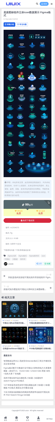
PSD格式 (7, 320)
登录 (45, 4)
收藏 (48, 264)
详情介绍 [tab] (10, 24)
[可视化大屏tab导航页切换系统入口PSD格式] (14, 309)
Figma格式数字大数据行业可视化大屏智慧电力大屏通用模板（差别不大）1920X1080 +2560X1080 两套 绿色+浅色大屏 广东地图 (27, 371)
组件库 (15, 19)
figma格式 (9, 19)
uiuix (27, 410)
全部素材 (15, 320)
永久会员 (42, 211)
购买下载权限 (28, 220)
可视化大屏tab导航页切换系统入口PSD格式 (14, 324)
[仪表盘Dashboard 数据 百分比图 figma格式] (14, 335)
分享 (40, 264)
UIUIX (10, 264)
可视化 (7, 259)
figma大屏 (12, 256)
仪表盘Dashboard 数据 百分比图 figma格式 (13, 349)
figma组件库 (34, 256)
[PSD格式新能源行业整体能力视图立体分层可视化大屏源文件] (40, 335)
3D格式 (33, 346)
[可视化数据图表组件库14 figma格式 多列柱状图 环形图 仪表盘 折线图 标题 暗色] (40, 309)
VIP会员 (20, 211)
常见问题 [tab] (23, 24)
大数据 (15, 259)
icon (43, 256)
